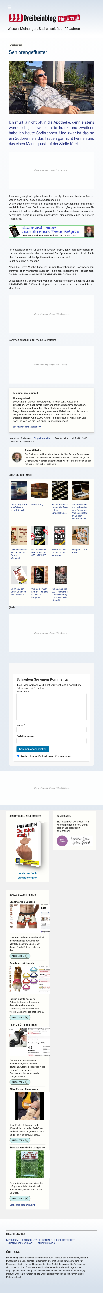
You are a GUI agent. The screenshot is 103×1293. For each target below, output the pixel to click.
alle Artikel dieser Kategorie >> (27, 426)
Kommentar (24, 691)
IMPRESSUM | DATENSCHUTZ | (23, 1240)
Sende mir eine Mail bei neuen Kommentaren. (46, 756)
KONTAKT (46, 1240)
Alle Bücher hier (27, 877)
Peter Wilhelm (33, 450)
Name (20, 725)
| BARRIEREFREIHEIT (63, 1240)
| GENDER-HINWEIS (44, 1243)
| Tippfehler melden (42, 438)
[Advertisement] (51, 170)
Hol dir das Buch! (27, 873)
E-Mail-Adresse (25, 736)
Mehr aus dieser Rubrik (23, 1204)
